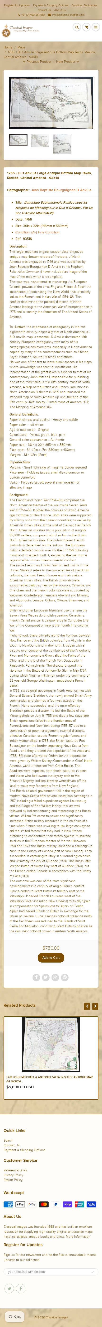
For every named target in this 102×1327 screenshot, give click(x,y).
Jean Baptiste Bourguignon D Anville (61, 190)
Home (8, 47)
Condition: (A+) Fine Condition (37, 232)
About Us (60, 10)
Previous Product (38, 62)
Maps (21, 47)
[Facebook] (20, 1288)
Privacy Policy (13, 1175)
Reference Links (15, 1170)
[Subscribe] (92, 1272)
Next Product (66, 62)
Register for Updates (17, 5)
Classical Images (57, 1317)
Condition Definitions (84, 5)
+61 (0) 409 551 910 (33, 14)
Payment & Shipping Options (50, 5)
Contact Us (44, 10)
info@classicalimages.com (68, 14)
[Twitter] (9, 1288)
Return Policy (13, 1180)
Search (9, 1140)
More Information (78, 1237)
